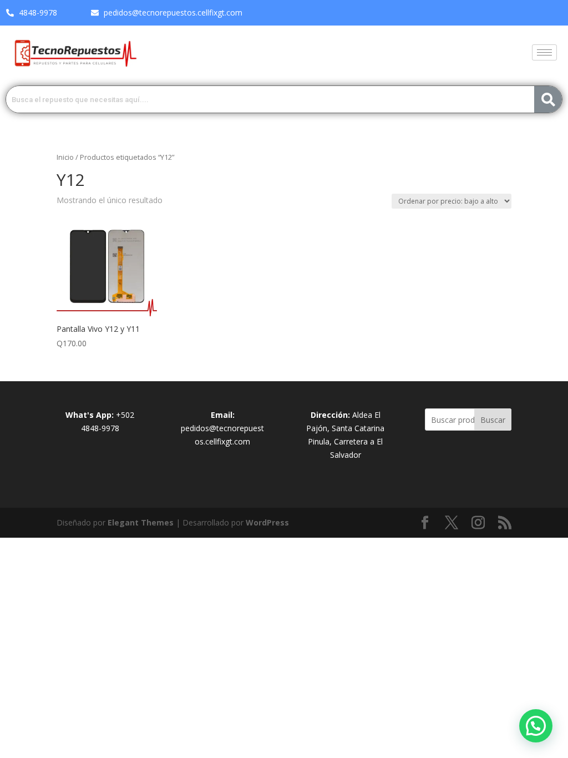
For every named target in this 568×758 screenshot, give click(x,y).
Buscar (492, 420)
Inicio (65, 157)
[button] (535, 725)
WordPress (267, 522)
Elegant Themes (141, 522)
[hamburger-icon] (544, 52)
